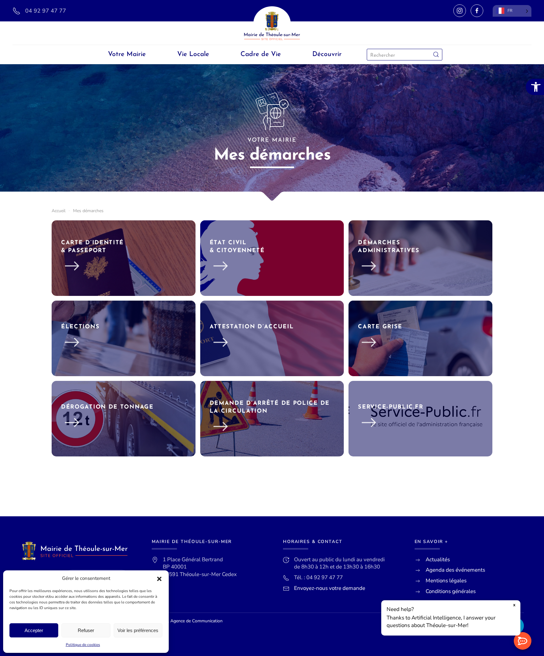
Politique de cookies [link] (83, 644)
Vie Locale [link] (193, 54)
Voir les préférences (137, 630)
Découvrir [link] (327, 54)
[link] (535, 87)
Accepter (34, 630)
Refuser (86, 630)
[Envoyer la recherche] (436, 54)
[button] (159, 578)
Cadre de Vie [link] (261, 54)
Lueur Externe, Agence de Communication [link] (182, 621)
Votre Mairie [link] (127, 54)
